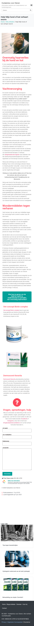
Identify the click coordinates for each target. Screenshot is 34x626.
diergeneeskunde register (12, 154)
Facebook (24, 419)
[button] (31, 5)
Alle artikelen (10, 22)
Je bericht (5, 448)
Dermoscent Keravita (9, 379)
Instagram (10, 421)
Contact (4, 608)
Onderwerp (5, 441)
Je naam (5, 428)
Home (3, 22)
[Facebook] (4, 506)
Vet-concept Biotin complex (11, 310)
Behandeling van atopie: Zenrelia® (13, 597)
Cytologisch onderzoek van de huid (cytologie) (16, 571)
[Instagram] (4, 510)
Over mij (25, 604)
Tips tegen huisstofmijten (10, 545)
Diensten (19, 604)
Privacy (4, 622)
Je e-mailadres (6, 434)
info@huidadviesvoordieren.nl (11, 423)
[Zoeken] (30, 10)
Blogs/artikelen (11, 604)
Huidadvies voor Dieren (11, 3)
